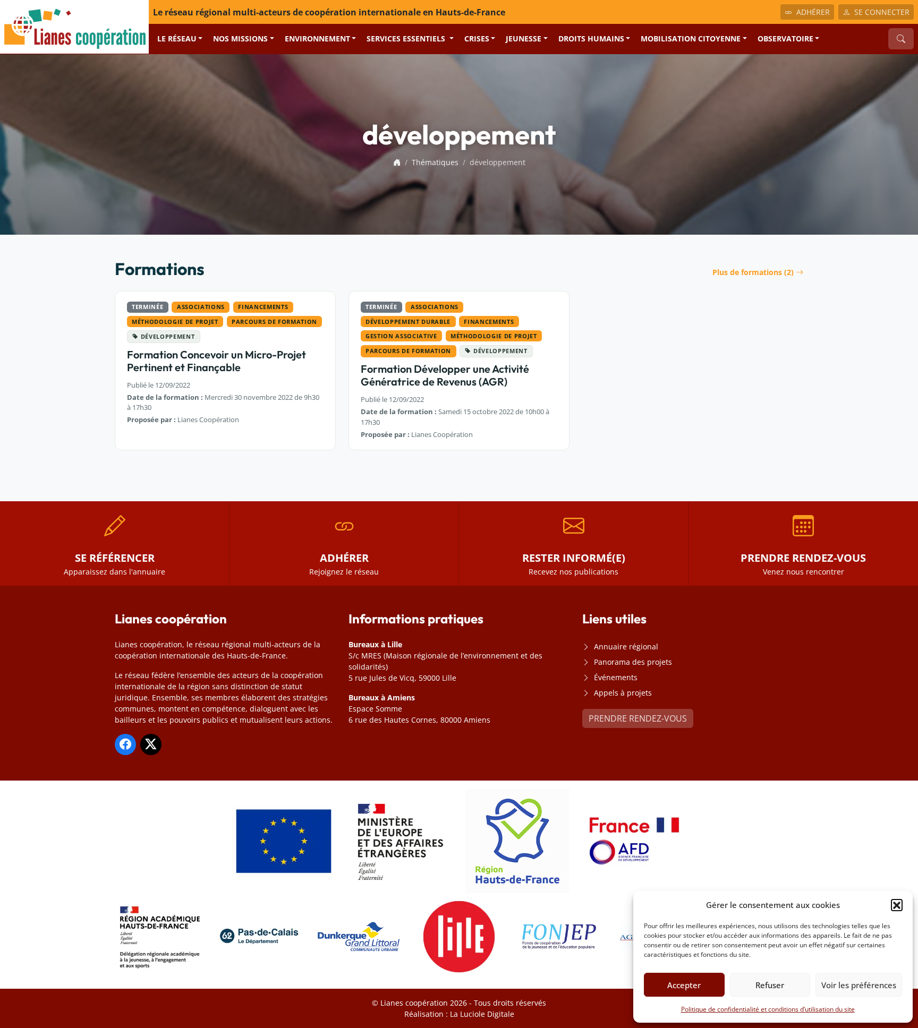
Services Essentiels (407, 38)
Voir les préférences (858, 985)
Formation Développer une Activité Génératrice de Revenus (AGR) (445, 375)
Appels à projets (623, 693)
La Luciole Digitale (482, 1014)
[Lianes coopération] (74, 26)
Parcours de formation (274, 321)
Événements (616, 677)
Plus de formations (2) (753, 272)
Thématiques (435, 162)
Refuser (769, 985)
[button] (896, 904)
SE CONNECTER (882, 12)
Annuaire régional (626, 646)
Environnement (317, 38)
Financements (263, 307)
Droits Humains (591, 38)
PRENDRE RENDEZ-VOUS (638, 718)
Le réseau (177, 38)
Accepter (684, 985)
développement (168, 336)
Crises (476, 38)
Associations (201, 307)
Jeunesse (523, 38)
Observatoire (785, 38)
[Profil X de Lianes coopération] (151, 744)
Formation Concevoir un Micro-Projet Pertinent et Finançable (216, 361)
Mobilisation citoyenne (691, 38)
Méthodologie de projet (175, 321)
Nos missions (240, 38)
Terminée (147, 307)
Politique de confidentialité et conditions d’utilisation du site (768, 1009)
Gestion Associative (401, 336)
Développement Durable (408, 321)
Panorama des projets (633, 662)
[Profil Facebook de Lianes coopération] (125, 744)
